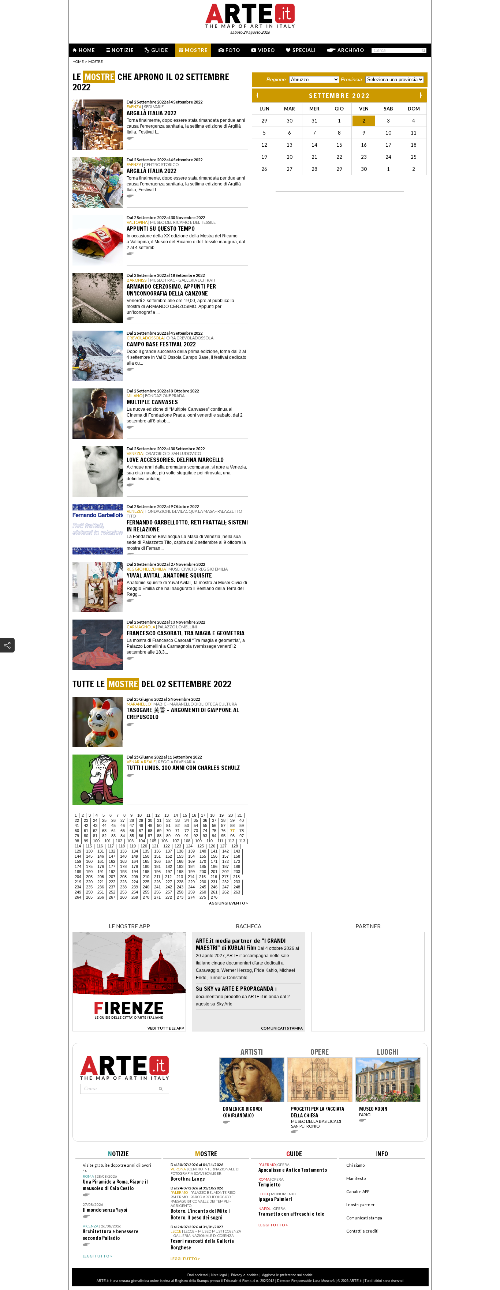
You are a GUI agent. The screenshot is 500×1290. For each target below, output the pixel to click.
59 (241, 825)
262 (225, 892)
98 (77, 841)
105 (153, 841)
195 (146, 871)
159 (78, 861)
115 (89, 846)
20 (230, 815)
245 (202, 887)
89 (168, 836)
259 (191, 892)
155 (202, 856)
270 (146, 897)
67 (141, 830)
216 (213, 877)
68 (150, 830)
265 (89, 897)
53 (186, 825)
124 (189, 846)
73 (196, 830)
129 (78, 851)
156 (214, 856)
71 (177, 830)
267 (112, 897)
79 (77, 836)
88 (159, 836)
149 (134, 856)
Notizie (123, 50)
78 (241, 830)
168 (180, 861)
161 (100, 861)
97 (241, 836)
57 (223, 825)
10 (139, 815)
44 (104, 825)
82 (104, 836)
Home (87, 50)
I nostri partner (360, 1204)
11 (148, 815)
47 (132, 825)
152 (168, 856)
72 (186, 830)
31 (159, 820)
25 (104, 820)
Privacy (236, 1275)
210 (146, 877)
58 (232, 825)
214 (191, 877)
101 (107, 841)
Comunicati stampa (364, 1217)
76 (223, 830)
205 (89, 877)
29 (141, 820)
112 (231, 841)
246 (214, 887)
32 (168, 820)
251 (100, 892)
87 (150, 836)
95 (223, 836)
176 (100, 866)
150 (146, 856)
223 (123, 882)
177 (112, 866)
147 (112, 856)
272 (168, 897)
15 (185, 815)
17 (203, 815)
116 (100, 846)
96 (232, 836)
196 (157, 871)
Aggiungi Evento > (228, 903)
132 (112, 851)
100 (96, 841)
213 (179, 877)
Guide (159, 50)
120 (144, 846)
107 (175, 841)
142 (225, 851)
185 (202, 866)
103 (130, 841)
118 (122, 846)
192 (112, 871)
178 (123, 866)
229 (191, 882)
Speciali (304, 50)
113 (242, 841)
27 (122, 820)
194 (134, 871)
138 (180, 851)
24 (95, 820)
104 (141, 841)
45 (113, 825)
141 (214, 851)
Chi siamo (355, 1165)
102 (119, 841)
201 (214, 871)
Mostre (196, 50)
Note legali (219, 1275)
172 (225, 861)
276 (214, 897)
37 (214, 820)
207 (112, 877)
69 (159, 830)
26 (113, 820)
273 (180, 897)
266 (100, 897)
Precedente (258, 95)
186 (214, 866)
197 (168, 871)
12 (157, 815)
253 (123, 892)
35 (196, 820)
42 (86, 825)
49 (150, 825)
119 (133, 846)
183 (180, 866)
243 (180, 887)
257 (168, 892)
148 (123, 856)
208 (123, 877)
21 (240, 815)
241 (157, 887)
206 (100, 877)
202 (225, 871)
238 (123, 887)
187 (225, 866)
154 (191, 856)
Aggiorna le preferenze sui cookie (287, 1275)
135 (146, 851)
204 (78, 877)
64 (113, 830)
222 (112, 882)
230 (202, 882)
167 (168, 861)
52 (177, 825)
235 (89, 887)
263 (237, 892)
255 (146, 892)
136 (157, 851)
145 (89, 856)
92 (196, 836)
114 (78, 846)
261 (214, 892)
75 (214, 830)
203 (237, 871)
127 (223, 846)
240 (146, 887)
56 (214, 825)
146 (100, 856)
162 (112, 861)
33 (177, 820)
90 (177, 836)
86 (141, 836)
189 (78, 871)
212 (168, 877)
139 (191, 851)
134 (134, 851)
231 (214, 882)
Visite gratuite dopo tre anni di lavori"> (117, 1177)
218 (236, 877)
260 (202, 892)
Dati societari (197, 1275)
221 (100, 882)
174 (78, 866)
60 (77, 830)
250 (89, 892)
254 (134, 892)
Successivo (420, 95)
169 (191, 861)
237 (112, 887)
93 (205, 836)
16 (194, 815)
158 (237, 856)
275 (202, 897)
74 (205, 830)
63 (104, 830)
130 (89, 851)
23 (86, 820)
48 (141, 825)
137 (168, 851)
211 (157, 877)
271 (157, 897)
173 (237, 861)
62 (95, 830)
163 (123, 861)
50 (159, 825)
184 (191, 866)
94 (214, 836)
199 (191, 871)
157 (225, 856)
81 (95, 836)
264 (78, 897)
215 (202, 877)
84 (122, 836)
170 (202, 861)
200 (202, 871)
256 (157, 892)
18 (212, 815)
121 (155, 846)
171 (214, 861)
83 (113, 836)
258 (180, 892)
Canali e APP (357, 1191)
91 (186, 836)
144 (78, 856)
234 (78, 887)
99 (86, 841)
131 (100, 851)
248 (237, 887)
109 (198, 841)
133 (123, 851)
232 (225, 882)
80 (86, 836)
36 (205, 820)
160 (89, 861)
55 (205, 825)
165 (146, 861)
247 (225, 887)
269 (134, 897)
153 (180, 856)
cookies (252, 1275)
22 (77, 820)
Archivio (350, 50)
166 (157, 861)
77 (232, 830)
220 (89, 882)
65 (122, 830)
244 (191, 887)
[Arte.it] (250, 14)
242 (168, 887)
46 (122, 825)
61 (86, 830)
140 (202, 851)
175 (89, 866)
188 (237, 866)
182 (168, 866)
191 (100, 871)
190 (89, 871)
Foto (232, 50)
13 (166, 815)
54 (196, 825)
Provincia (351, 79)
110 (209, 841)
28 (132, 820)
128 (234, 846)
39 (232, 820)
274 (191, 897)
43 (95, 825)
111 (220, 841)
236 (100, 887)
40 (241, 820)
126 (212, 846)
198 (180, 871)
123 (178, 846)
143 (237, 851)
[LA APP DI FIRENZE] (129, 1029)
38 (223, 820)
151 (157, 856)
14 (175, 815)
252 (112, 892)
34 (186, 820)
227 (168, 882)
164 (134, 861)
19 (221, 815)
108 (187, 841)
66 (132, 830)
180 (146, 866)
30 (150, 820)
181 (157, 866)
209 (134, 877)
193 (123, 871)
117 (111, 846)
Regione (276, 79)
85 (132, 836)
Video (266, 50)
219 (78, 882)
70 (168, 830)
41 (77, 825)
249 (78, 892)
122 (166, 846)
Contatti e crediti (362, 1231)
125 (200, 846)
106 (164, 841)
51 (168, 825)
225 (146, 882)
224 (134, 882)
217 (225, 877)
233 (237, 882)
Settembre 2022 (339, 95)
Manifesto (356, 1178)
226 (157, 882)
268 (123, 897)
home (78, 61)
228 (180, 882)
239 (134, 887)
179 (134, 866)
